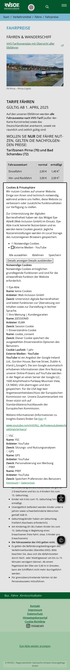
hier (40, 419)
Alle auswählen (18, 255)
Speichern (55, 255)
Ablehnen (38, 255)
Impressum (12, 482)
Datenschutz (28, 482)
